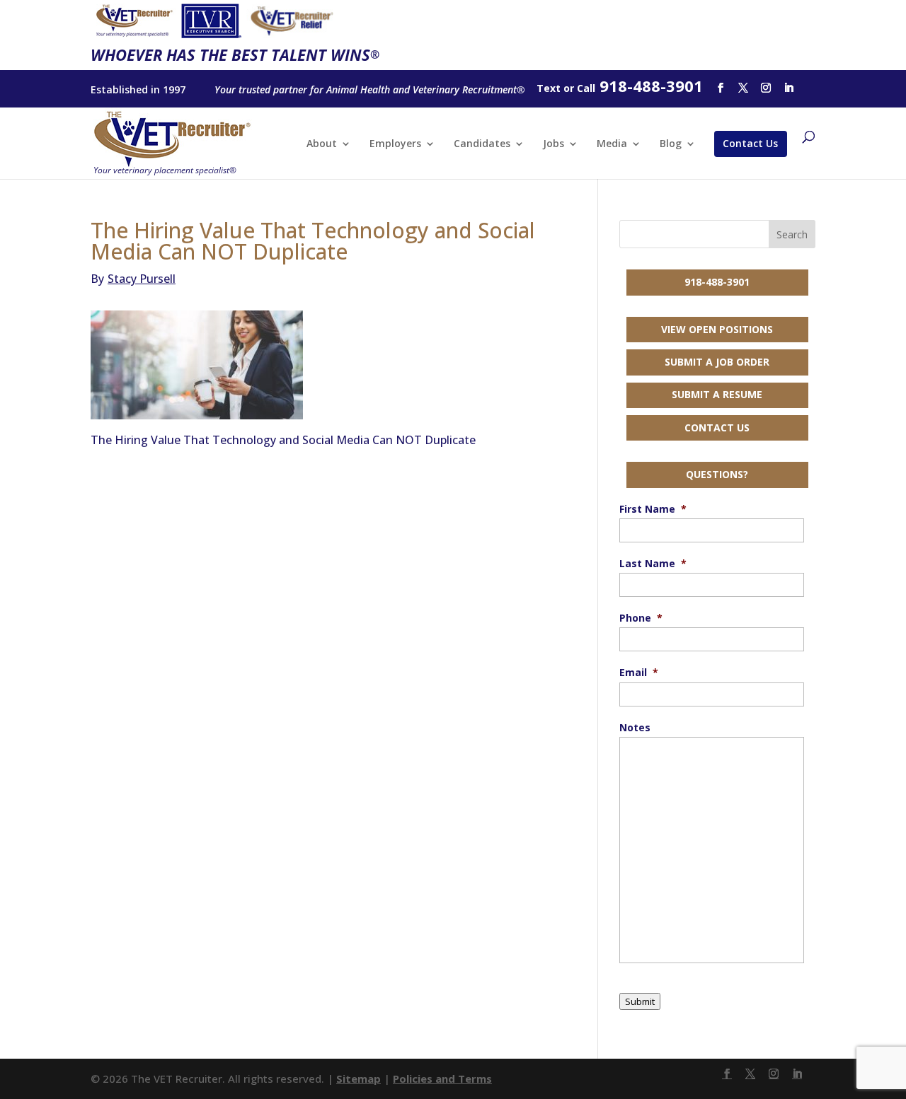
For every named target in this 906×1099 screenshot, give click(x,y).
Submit (640, 1001)
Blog (671, 144)
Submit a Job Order (717, 361)
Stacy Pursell (133, 278)
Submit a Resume (717, 394)
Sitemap (358, 1078)
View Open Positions (717, 329)
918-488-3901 (717, 282)
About (321, 144)
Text (549, 88)
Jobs (553, 144)
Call (586, 88)
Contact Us (750, 143)
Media (612, 144)
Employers (395, 144)
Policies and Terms (442, 1078)
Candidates (482, 144)
